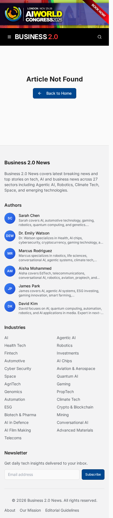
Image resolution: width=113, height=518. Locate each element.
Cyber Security (17, 368)
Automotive (14, 360)
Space (10, 376)
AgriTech (12, 383)
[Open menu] (9, 37)
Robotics (64, 345)
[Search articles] (99, 37)
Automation (14, 399)
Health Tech (15, 345)
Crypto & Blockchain (75, 407)
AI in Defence (16, 422)
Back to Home (59, 93)
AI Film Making (17, 430)
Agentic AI (66, 337)
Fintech (11, 353)
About (9, 510)
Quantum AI (67, 376)
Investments (68, 353)
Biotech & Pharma (20, 414)
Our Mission (30, 510)
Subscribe (93, 474)
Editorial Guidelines (62, 510)
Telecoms (12, 437)
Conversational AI (72, 422)
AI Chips (64, 360)
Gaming (63, 383)
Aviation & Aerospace (76, 368)
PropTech (65, 391)
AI (6, 337)
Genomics (13, 391)
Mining (63, 414)
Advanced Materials (75, 430)
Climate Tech (68, 399)
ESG (8, 407)
